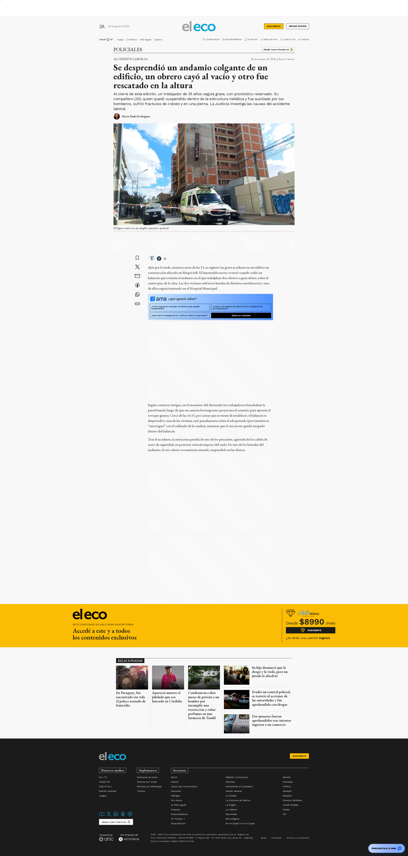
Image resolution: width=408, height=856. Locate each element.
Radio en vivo (271, 39)
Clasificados (213, 39)
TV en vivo (252, 39)
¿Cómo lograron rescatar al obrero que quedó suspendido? (175, 307)
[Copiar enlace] (137, 304)
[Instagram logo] (130, 816)
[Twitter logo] (109, 816)
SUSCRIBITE (274, 26)
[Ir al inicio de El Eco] (199, 26)
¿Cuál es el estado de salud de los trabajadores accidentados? (238, 307)
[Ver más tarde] (137, 258)
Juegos (305, 39)
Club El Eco (289, 39)
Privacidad (276, 838)
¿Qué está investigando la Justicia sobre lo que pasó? (179, 315)
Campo (120, 39)
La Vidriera (131, 39)
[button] (152, 258)
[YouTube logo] (102, 816)
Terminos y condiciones (297, 838)
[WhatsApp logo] (116, 816)
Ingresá (324, 638)
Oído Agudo (145, 39)
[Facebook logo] (123, 816)
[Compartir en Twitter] (137, 267)
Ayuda (263, 838)
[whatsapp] (137, 294)
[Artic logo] (106, 838)
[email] (137, 276)
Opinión (158, 39)
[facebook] (137, 285)
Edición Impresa (233, 39)
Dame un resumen (241, 315)
